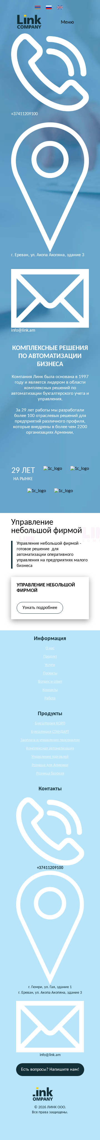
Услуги (50, 665)
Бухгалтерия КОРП (50, 723)
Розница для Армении (50, 765)
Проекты (50, 673)
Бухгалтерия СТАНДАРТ (50, 732)
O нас (50, 648)
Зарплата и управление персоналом (50, 740)
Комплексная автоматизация (50, 748)
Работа (50, 698)
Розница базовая (50, 773)
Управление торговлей (50, 757)
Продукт (50, 657)
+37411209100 (24, 114)
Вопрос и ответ (50, 682)
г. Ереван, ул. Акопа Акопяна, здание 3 (47, 255)
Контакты (50, 690)
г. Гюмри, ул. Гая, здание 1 (50, 987)
